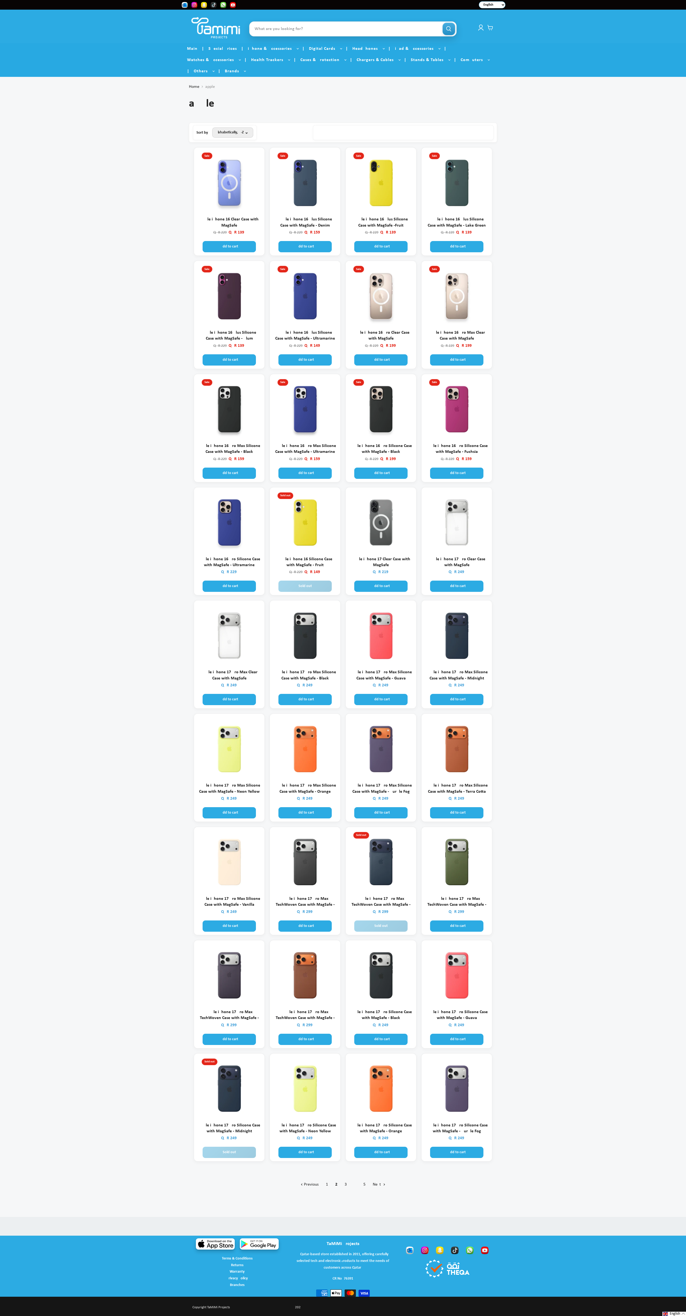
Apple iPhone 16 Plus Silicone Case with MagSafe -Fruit (381, 222)
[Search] (448, 28)
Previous (311, 1184)
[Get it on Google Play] (259, 1244)
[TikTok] (455, 1250)
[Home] (216, 27)
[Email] (410, 1250)
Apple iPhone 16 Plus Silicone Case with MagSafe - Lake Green (457, 222)
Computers (474, 60)
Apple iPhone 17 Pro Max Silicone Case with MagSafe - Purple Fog (381, 788)
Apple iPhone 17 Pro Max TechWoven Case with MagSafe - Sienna (305, 1015)
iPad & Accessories (416, 49)
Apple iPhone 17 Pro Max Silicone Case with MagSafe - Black (305, 675)
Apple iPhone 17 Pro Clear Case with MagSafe (456, 562)
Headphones (367, 49)
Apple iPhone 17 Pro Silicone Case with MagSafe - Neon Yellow (305, 1128)
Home (194, 87)
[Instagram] (425, 1250)
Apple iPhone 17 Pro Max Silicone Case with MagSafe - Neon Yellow (229, 788)
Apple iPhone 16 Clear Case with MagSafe (229, 222)
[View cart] (490, 27)
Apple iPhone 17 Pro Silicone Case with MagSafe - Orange (381, 1128)
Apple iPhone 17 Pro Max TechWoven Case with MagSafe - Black (305, 902)
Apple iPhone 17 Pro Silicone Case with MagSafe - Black (381, 1015)
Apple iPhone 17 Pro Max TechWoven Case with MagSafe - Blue (381, 902)
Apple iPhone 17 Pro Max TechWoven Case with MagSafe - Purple (229, 1015)
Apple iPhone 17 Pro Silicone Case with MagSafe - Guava (457, 1015)
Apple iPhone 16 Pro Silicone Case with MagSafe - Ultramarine (229, 562)
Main (192, 49)
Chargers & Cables (377, 60)
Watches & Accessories (212, 60)
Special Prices (222, 49)
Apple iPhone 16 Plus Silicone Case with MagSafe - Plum (229, 335)
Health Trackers (269, 60)
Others (203, 71)
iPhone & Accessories (272, 49)
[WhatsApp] (470, 1250)
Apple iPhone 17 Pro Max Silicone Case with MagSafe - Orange (305, 788)
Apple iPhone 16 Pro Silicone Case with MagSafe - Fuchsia (457, 449)
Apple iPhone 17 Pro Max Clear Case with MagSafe (229, 675)
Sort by (202, 133)
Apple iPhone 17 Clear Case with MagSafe (381, 562)
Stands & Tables (429, 60)
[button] (674, 1314)
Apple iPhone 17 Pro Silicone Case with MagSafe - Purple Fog (457, 1128)
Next (377, 1184)
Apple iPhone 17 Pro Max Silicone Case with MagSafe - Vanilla (229, 902)
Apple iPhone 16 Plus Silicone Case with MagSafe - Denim (305, 222)
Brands (234, 71)
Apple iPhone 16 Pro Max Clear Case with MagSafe (456, 335)
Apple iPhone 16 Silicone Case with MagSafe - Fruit (305, 562)
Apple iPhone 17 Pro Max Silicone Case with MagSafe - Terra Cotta (457, 788)
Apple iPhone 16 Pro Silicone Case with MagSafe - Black (381, 449)
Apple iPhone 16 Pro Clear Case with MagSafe (381, 335)
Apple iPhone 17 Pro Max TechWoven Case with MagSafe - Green (456, 902)
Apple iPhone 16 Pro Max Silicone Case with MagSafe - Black (229, 449)
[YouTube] (485, 1250)
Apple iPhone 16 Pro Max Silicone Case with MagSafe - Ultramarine (305, 449)
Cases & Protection (322, 60)
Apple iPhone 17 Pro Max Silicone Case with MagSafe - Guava (381, 675)
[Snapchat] (440, 1250)
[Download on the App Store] (215, 1244)
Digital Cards (324, 49)
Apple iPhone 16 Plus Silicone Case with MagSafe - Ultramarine (305, 335)
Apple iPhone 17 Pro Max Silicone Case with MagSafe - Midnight (457, 675)
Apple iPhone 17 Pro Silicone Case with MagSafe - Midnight (229, 1128)
